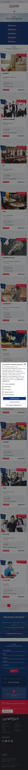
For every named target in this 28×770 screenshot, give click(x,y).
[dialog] (14, 385)
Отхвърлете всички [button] (14, 401)
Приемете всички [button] (14, 398)
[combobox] (25, 364)
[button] (14, 405)
